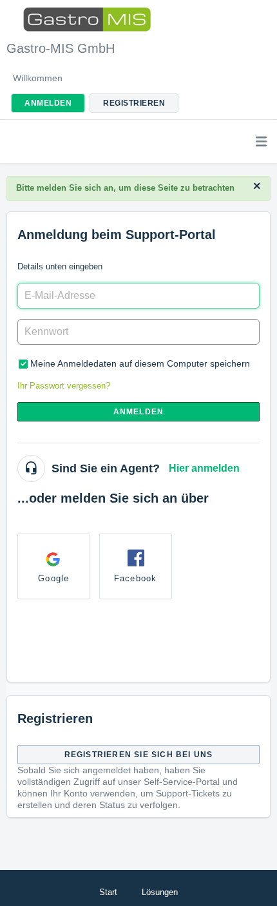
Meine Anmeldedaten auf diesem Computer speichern (140, 363)
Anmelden (138, 411)
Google (53, 578)
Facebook (135, 578)
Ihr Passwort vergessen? (63, 385)
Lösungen (160, 892)
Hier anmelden (204, 468)
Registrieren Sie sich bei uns (138, 754)
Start (108, 892)
